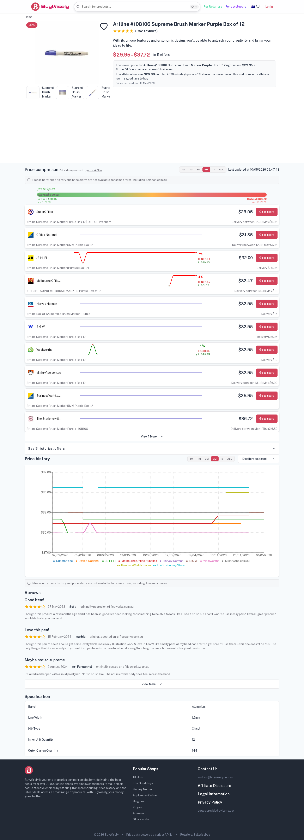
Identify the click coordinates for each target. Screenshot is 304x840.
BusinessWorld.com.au (48, 395)
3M (198, 169)
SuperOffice (44, 211)
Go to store (266, 211)
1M (191, 169)
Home (28, 17)
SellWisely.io (202, 834)
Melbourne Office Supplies (48, 280)
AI (196, 6)
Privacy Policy (210, 802)
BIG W (40, 326)
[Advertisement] (152, 134)
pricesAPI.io (94, 170)
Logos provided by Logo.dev (216, 810)
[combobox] (137, 7)
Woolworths (44, 349)
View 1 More (149, 436)
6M (206, 169)
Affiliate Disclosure (214, 785)
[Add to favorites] (104, 26)
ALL (221, 169)
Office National (46, 234)
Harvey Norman (46, 303)
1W (183, 169)
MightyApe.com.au (48, 372)
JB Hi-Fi (41, 257)
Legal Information (214, 794)
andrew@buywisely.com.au (215, 777)
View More (149, 684)
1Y (213, 169)
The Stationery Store (48, 418)
